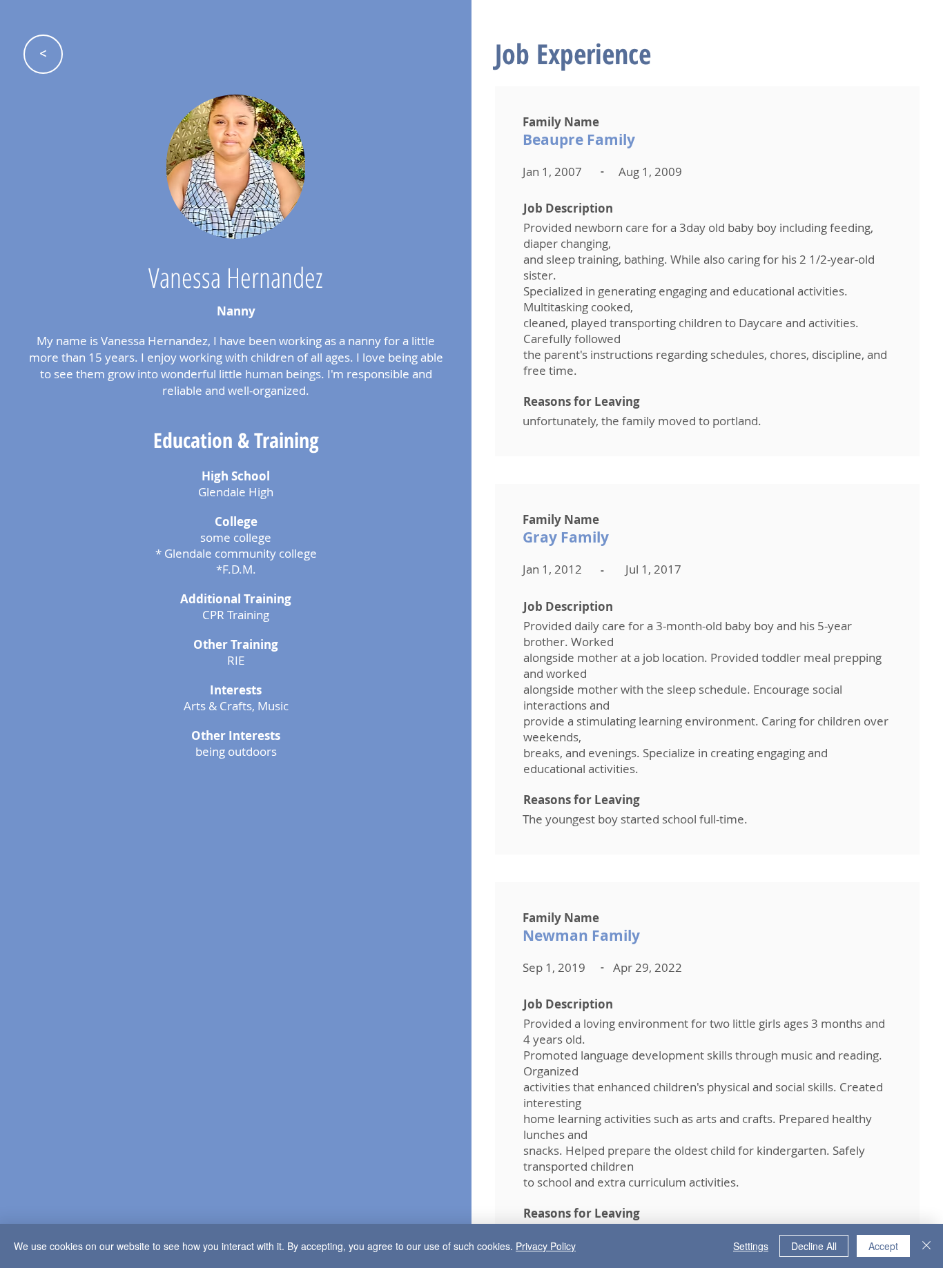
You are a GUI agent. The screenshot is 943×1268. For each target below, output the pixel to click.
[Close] (926, 1246)
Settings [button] (750, 1246)
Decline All (814, 1246)
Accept (883, 1246)
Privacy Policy (546, 1246)
